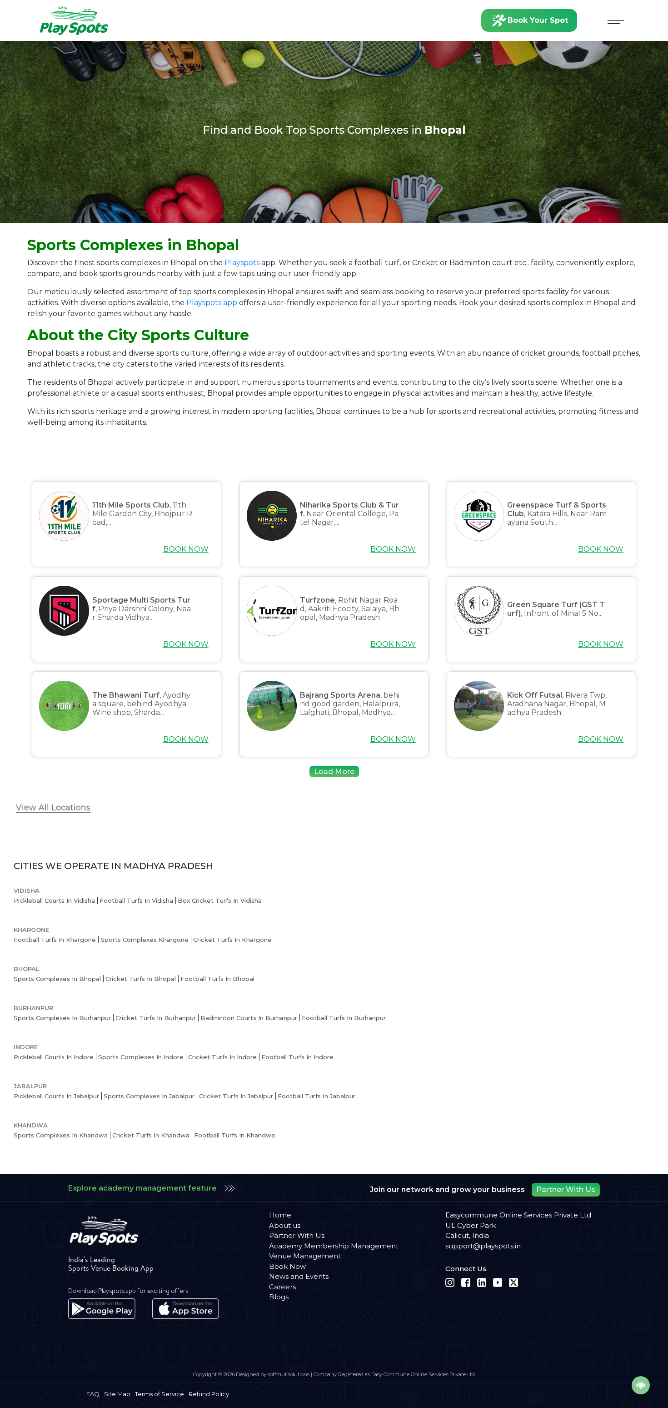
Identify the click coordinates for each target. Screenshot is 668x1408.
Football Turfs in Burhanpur (344, 1017)
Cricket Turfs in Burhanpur (155, 1017)
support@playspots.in (483, 1246)
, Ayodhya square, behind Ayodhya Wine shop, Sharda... (141, 704)
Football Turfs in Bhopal (217, 978)
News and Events (299, 1276)
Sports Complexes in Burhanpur (62, 1017)
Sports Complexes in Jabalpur (149, 1096)
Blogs (490, 779)
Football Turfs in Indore (297, 1057)
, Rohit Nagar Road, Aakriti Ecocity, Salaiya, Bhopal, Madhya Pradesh (349, 609)
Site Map (117, 1394)
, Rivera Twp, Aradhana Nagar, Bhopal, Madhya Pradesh (557, 704)
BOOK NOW (186, 549)
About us (284, 1225)
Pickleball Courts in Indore (54, 1057)
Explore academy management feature (142, 1188)
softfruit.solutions (288, 1374)
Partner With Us (565, 1189)
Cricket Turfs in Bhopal (140, 978)
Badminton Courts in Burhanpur (248, 1017)
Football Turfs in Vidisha (136, 900)
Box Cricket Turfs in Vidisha (220, 900)
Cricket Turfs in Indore (222, 1057)
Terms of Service (159, 1394)
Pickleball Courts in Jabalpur (56, 1096)
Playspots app (211, 302)
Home (280, 1215)
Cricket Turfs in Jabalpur (236, 1096)
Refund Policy (209, 1394)
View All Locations (53, 808)
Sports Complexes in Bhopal (57, 978)
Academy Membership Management (334, 1246)
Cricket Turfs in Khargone (232, 939)
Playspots (241, 262)
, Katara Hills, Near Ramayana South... (557, 514)
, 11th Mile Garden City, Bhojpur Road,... (142, 514)
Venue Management (305, 1256)
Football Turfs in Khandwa (234, 1135)
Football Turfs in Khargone (55, 939)
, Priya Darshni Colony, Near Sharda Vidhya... (141, 609)
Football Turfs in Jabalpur (316, 1096)
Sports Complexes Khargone (144, 939)
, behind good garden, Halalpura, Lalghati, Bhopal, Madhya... (350, 704)
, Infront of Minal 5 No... (556, 609)
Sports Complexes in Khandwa (61, 1135)
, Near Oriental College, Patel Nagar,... (349, 514)
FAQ (93, 1394)
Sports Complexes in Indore (141, 1057)
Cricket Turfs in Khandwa (150, 1135)
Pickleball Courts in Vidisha (54, 900)
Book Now (287, 1266)
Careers (282, 1286)
